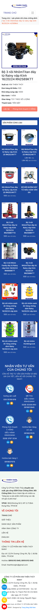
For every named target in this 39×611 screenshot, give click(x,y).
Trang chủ (6, 18)
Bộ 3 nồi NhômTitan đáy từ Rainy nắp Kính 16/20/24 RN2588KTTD (9, 227)
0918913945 (29, 407)
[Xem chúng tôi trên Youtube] (3, 606)
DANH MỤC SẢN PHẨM (11, 524)
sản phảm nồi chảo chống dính (24, 18)
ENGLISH (5, 537)
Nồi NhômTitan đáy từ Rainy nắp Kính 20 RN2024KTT (10, 152)
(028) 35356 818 (29, 405)
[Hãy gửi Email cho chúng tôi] (3, 593)
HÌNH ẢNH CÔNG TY (10, 528)
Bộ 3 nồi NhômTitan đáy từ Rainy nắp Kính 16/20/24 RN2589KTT (29, 227)
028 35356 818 (9, 399)
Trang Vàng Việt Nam (29, 607)
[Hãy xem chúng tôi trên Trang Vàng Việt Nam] (3, 600)
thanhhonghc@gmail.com (17, 565)
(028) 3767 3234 (10, 438)
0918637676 (29, 433)
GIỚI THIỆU (6, 520)
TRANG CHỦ (9, 12)
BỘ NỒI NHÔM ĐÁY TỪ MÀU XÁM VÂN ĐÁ (29, 189)
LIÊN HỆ (5, 533)
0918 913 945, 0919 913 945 (20, 560)
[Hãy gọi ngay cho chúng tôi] (3, 580)
